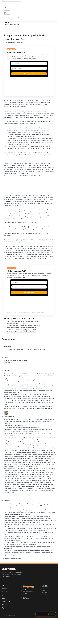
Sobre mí (4, 588)
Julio (5, 370)
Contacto (6, 22)
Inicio (3, 585)
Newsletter (4, 598)
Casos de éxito (6, 601)
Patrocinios (5, 604)
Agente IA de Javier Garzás (11, 24)
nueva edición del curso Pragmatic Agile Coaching (38, 197)
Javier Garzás (9, 42)
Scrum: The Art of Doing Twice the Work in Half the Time (32, 167)
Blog (3, 595)
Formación (7, 10)
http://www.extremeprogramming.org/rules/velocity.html (21, 446)
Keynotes (4, 608)
